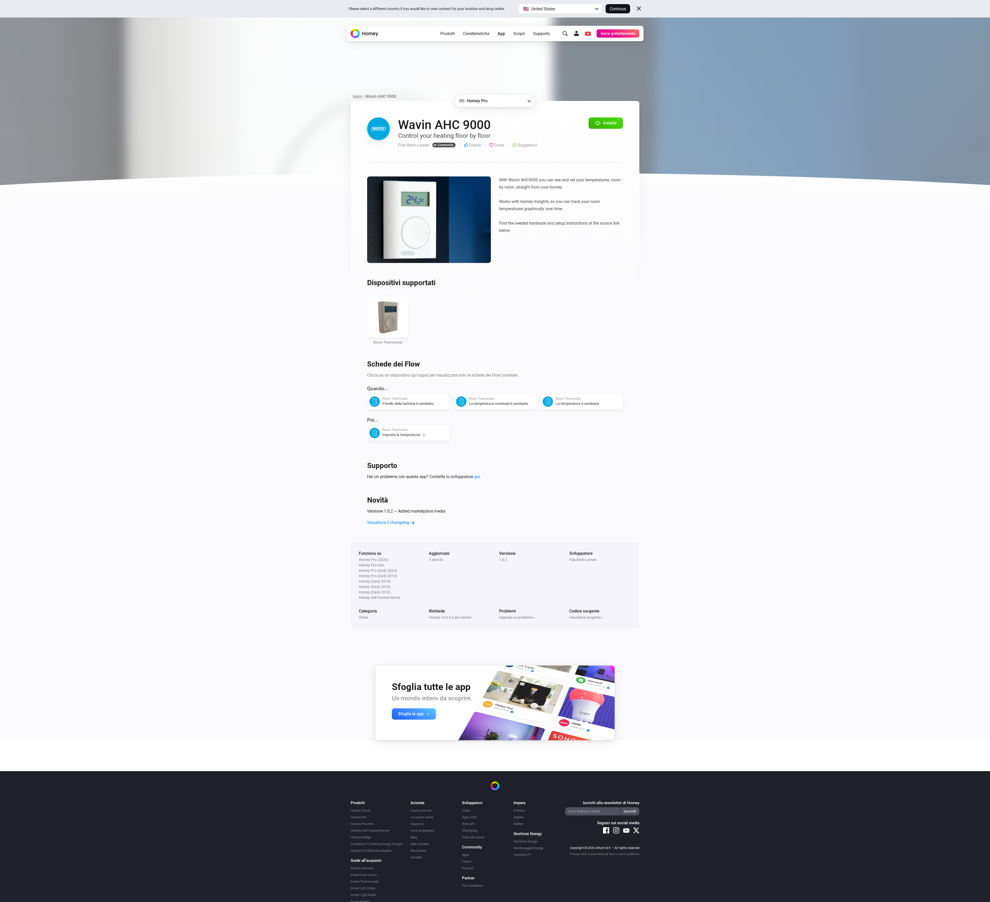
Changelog (469, 830)
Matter (518, 824)
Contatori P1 (522, 855)
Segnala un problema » (517, 617)
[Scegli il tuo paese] (587, 33)
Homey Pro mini (362, 824)
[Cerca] (565, 33)
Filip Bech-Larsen (583, 560)
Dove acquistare (422, 830)
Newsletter (418, 851)
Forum (466, 861)
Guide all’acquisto (366, 860)
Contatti (416, 857)
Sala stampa (419, 844)
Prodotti (447, 33)
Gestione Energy (525, 841)
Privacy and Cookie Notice (588, 854)
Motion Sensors (362, 868)
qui (477, 476)
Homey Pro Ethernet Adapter (371, 851)
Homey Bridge (361, 837)
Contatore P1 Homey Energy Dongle (376, 844)
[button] (560, 8)
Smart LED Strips (363, 888)
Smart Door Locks (364, 875)
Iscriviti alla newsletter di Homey (611, 803)
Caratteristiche (476, 33)
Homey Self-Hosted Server (370, 830)
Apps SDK (469, 817)
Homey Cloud (360, 810)
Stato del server (473, 837)
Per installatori (472, 886)
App (501, 33)
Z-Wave (519, 810)
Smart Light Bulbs (363, 895)
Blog (413, 837)
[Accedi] (576, 33)
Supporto (541, 33)
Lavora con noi (421, 810)
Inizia (466, 810)
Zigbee (519, 817)
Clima (363, 617)
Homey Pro (359, 817)
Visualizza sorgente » (586, 617)
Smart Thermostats (365, 881)
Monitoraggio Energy (528, 848)
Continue (618, 8)
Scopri (519, 33)
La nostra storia (421, 817)
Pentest (467, 868)
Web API (468, 824)
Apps (357, 96)
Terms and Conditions (624, 854)
